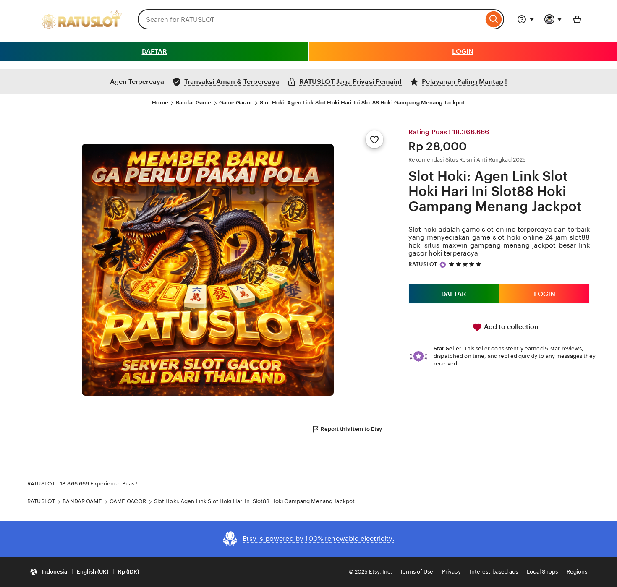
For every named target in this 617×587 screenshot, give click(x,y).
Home (160, 102)
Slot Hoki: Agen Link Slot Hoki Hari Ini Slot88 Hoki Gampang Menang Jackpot (362, 102)
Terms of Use (416, 572)
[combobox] (311, 19)
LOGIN (462, 51)
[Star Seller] (443, 265)
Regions (577, 572)
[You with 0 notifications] (553, 19)
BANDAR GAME (82, 501)
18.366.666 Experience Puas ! (99, 483)
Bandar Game (193, 102)
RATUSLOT (422, 264)
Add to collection (510, 327)
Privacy (451, 572)
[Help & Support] (525, 19)
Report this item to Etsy (351, 429)
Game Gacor (235, 102)
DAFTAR (154, 51)
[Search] (494, 19)
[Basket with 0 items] (577, 19)
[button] (84, 572)
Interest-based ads (494, 572)
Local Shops (542, 572)
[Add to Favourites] (374, 139)
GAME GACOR (128, 501)
